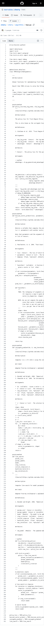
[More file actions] (41, 40)
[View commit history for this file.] (41, 30)
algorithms (19, 25)
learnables (8, 10)
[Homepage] (22, 3)
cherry (17, 10)
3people (8, 30)
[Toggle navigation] (3, 3)
